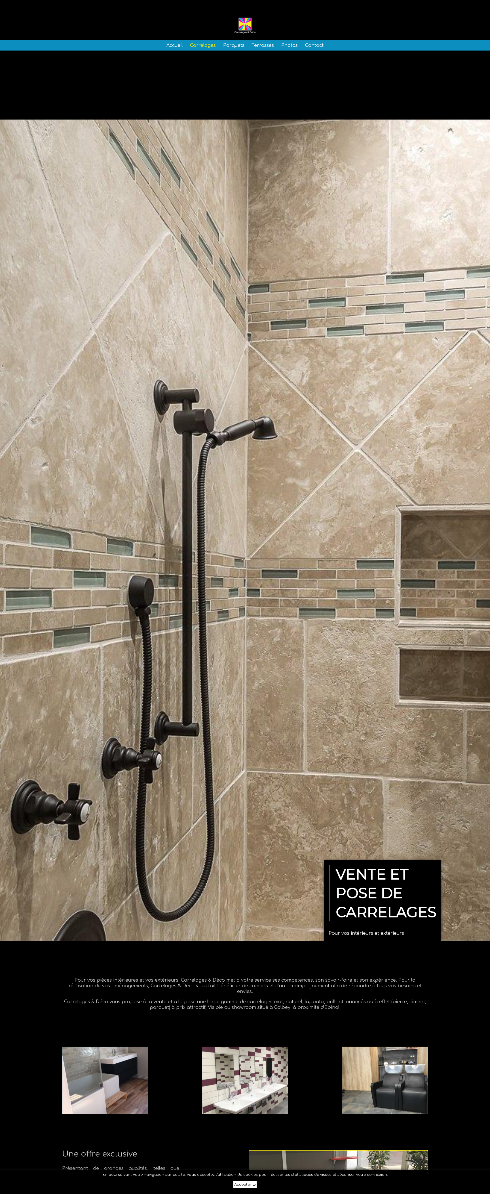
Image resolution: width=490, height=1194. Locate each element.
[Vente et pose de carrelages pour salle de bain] (105, 1080)
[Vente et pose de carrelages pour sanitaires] (245, 1080)
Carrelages (203, 45)
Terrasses (263, 45)
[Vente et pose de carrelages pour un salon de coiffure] (385, 1080)
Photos (289, 45)
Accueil (174, 45)
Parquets (233, 45)
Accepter (243, 1185)
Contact (314, 45)
